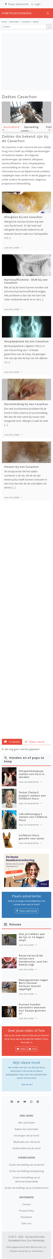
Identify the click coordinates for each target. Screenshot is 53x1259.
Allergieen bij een (23, 217)
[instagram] (31, 1101)
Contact (26, 1204)
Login (37, 4)
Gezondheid (12, 127)
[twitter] (18, 1101)
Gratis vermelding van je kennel (26, 1164)
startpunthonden (4, 13)
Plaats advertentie (18, 4)
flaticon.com (36, 1247)
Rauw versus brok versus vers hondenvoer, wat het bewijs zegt (33, 960)
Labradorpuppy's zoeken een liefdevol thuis (33, 817)
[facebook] (12, 1101)
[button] (4, 130)
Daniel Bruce (24, 1251)
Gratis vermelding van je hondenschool (26, 1187)
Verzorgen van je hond (26, 1135)
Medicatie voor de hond (26, 1142)
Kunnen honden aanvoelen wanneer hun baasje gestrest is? (32, 1009)
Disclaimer (26, 1217)
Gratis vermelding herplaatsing (26, 1171)
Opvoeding (31, 127)
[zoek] (49, 26)
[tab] (12, 742)
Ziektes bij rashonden (26, 1129)
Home (4, 21)
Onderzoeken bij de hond (26, 1148)
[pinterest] (38, 1101)
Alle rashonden (26, 1122)
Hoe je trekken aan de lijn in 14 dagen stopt (32, 937)
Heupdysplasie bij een (26, 341)
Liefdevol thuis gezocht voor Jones (31, 837)
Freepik (13, 1251)
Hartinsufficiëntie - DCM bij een (26, 281)
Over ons (26, 1223)
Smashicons (37, 1251)
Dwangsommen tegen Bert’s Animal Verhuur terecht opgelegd (33, 984)
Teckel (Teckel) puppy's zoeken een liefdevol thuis (32, 795)
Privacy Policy (26, 1210)
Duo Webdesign (36, 1240)
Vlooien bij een (21, 466)
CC (45, 1247)
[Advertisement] (26, 61)
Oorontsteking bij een (26, 404)
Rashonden (14, 21)
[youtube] (25, 1101)
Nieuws (15, 924)
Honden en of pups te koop (24, 759)
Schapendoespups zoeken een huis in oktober (32, 774)
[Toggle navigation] (47, 13)
